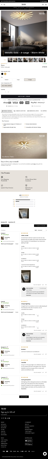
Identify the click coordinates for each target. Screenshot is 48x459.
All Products (3, 424)
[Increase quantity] (8, 92)
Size (2, 77)
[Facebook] (5, 418)
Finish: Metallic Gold (5, 71)
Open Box (3, 431)
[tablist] (24, 111)
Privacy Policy (13, 456)
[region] (24, 213)
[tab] (7, 111)
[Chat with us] (45, 454)
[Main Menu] (1, 4)
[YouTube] (9, 418)
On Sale (2, 429)
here (35, 164)
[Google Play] (36, 444)
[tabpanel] (24, 122)
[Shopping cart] (46, 4)
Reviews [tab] (4, 222)
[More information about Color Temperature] (10, 82)
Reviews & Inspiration (29, 426)
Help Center (3, 441)
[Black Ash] (2, 74)
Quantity (3, 89)
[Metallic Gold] (5, 74)
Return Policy (4, 445)
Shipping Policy (4, 443)
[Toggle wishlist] (45, 12)
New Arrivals (3, 427)
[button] (24, 33)
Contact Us (3, 447)
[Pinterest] (3, 418)
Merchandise (4, 434)
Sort (36, 230)
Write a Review (42, 226)
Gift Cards (3, 433)
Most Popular (4, 426)
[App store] (36, 440)
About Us (27, 424)
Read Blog (27, 427)
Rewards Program (29, 429)
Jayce (6, 238)
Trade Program (28, 431)
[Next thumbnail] (46, 59)
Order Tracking (4, 440)
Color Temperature (5, 83)
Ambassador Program (29, 433)
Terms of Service (20, 456)
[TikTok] (7, 418)
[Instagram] (2, 418)
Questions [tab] (11, 222)
